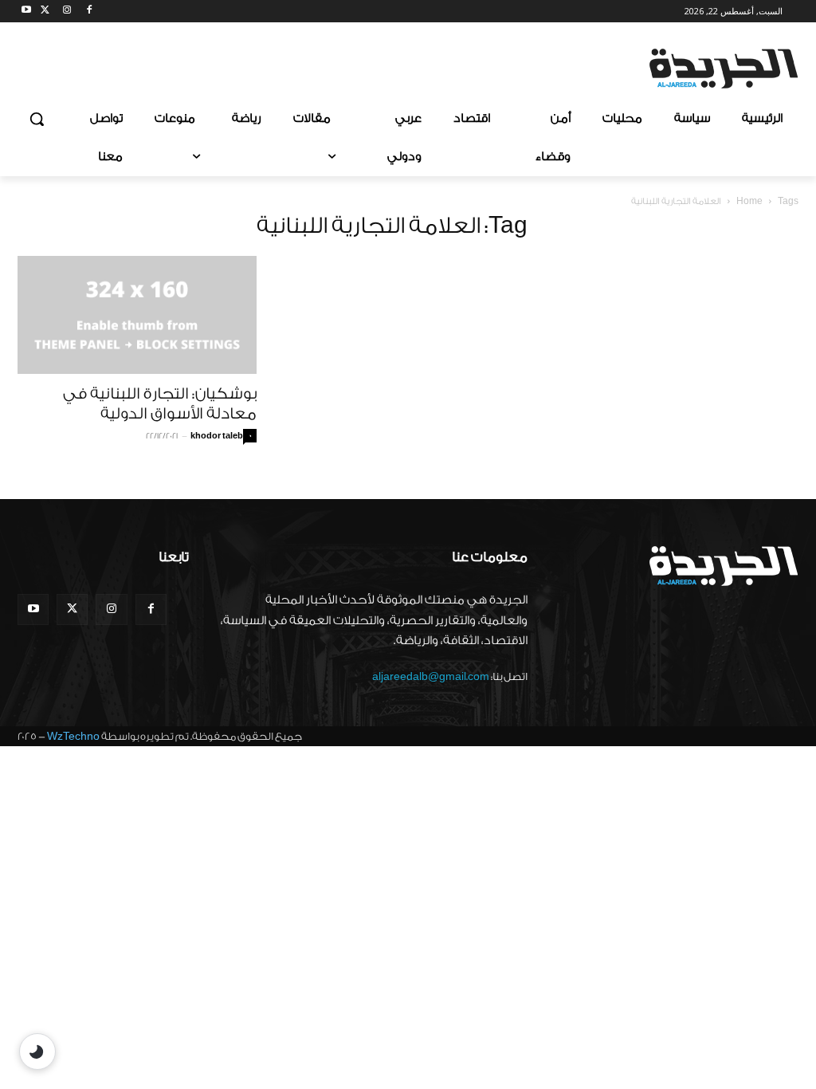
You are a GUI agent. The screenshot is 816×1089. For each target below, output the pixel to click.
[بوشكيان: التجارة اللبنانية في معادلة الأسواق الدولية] (137, 315)
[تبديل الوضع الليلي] (37, 1051)
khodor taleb (216, 436)
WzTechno (73, 736)
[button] (37, 119)
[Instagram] (67, 11)
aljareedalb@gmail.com (430, 676)
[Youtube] (27, 11)
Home (749, 201)
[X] (45, 11)
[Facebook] (89, 11)
